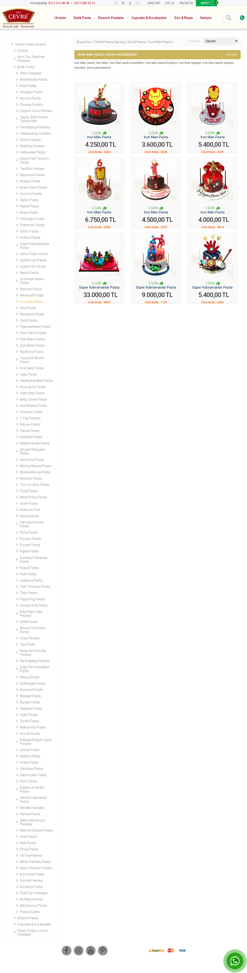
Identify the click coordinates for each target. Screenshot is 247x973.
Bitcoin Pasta (30, 424)
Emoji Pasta (29, 849)
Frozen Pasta (30, 545)
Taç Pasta (27, 644)
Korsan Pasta (30, 539)
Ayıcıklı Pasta (30, 733)
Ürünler (22, 51)
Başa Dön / (85, 42)
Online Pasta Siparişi (30, 44)
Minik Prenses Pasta (35, 862)
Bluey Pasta (29, 212)
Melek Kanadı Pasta (34, 443)
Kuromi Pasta (30, 98)
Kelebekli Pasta (31, 437)
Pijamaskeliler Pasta (35, 327)
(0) (191, 3)
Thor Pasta (28, 593)
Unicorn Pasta (30, 194)
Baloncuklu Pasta (33, 775)
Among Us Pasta (33, 387)
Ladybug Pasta (31, 580)
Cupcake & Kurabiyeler (34, 924)
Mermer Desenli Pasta (36, 830)
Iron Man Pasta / (161, 42)
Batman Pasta (30, 289)
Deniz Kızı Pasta (32, 460)
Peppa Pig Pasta (32, 599)
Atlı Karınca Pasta (33, 905)
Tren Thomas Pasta (35, 587)
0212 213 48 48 (58, 3)
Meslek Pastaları (32, 808)
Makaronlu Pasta (33, 727)
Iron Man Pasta (31, 302)
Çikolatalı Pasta (31, 769)
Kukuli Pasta (29, 568)
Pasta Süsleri (30, 912)
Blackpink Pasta (32, 314)
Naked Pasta (29, 206)
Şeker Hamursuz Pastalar (32, 822)
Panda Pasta (29, 431)
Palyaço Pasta (31, 708)
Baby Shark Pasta (33, 399)
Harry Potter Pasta (34, 254)
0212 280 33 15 (84, 3)
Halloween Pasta (32, 152)
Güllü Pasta (28, 715)
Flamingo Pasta (32, 219)
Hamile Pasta (30, 814)
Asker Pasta (29, 762)
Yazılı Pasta (28, 320)
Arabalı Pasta (30, 181)
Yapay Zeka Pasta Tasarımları (33, 119)
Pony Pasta (28, 532)
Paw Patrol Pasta (33, 333)
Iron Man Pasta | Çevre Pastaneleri (157, 54)
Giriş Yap (153, 3)
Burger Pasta (30, 702)
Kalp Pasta (28, 86)
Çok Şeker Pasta (32, 345)
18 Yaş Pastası (31, 855)
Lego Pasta (28, 374)
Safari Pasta (29, 200)
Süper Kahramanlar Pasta (99, 287)
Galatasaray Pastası (35, 133)
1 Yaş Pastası (30, 418)
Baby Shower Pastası (36, 868)
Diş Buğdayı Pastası (35, 661)
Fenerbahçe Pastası (35, 127)
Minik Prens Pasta (33, 497)
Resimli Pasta (27, 918)
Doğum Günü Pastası (36, 111)
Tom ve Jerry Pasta (34, 485)
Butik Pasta (25, 67)
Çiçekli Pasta (29, 721)
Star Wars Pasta (32, 339)
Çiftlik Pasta (29, 622)
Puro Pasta (28, 781)
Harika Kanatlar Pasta (36, 381)
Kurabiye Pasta (31, 887)
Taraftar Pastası (32, 169)
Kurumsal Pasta (32, 874)
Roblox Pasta (30, 237)
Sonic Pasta (29, 231)
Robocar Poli (30, 510)
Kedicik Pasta (30, 756)
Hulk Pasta (28, 574)
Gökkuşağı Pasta (33, 683)
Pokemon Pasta (32, 225)
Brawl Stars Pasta (33, 187)
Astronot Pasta (31, 690)
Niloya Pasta (29, 677)
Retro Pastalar (30, 73)
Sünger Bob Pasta (33, 605)
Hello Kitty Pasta (32, 393)
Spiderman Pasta (33, 260)
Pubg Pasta (28, 491)
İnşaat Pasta (29, 551)
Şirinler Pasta (30, 750)
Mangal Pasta (30, 696)
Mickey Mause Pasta (35, 466)
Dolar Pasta (29, 503)
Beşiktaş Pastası (32, 146)
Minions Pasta (31, 478)
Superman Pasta (32, 266)
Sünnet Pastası (31, 880)
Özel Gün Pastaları (34, 893)
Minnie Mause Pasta (35, 472)
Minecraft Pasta (32, 295)
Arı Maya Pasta (31, 899)
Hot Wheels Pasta (33, 406)
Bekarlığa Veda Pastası (31, 613)
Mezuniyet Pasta (32, 175)
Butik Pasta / (138, 42)
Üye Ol (170, 3)
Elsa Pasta (28, 308)
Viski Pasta (28, 837)
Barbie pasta (29, 516)
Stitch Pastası (30, 140)
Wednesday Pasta (33, 79)
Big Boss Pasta (31, 352)
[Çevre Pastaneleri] (18, 17)
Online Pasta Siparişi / (111, 42)
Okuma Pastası (31, 104)
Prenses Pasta (31, 412)
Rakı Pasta (28, 843)
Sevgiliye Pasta (31, 92)
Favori (184, 3)
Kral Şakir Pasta (32, 368)
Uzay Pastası (30, 638)
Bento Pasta (29, 273)
